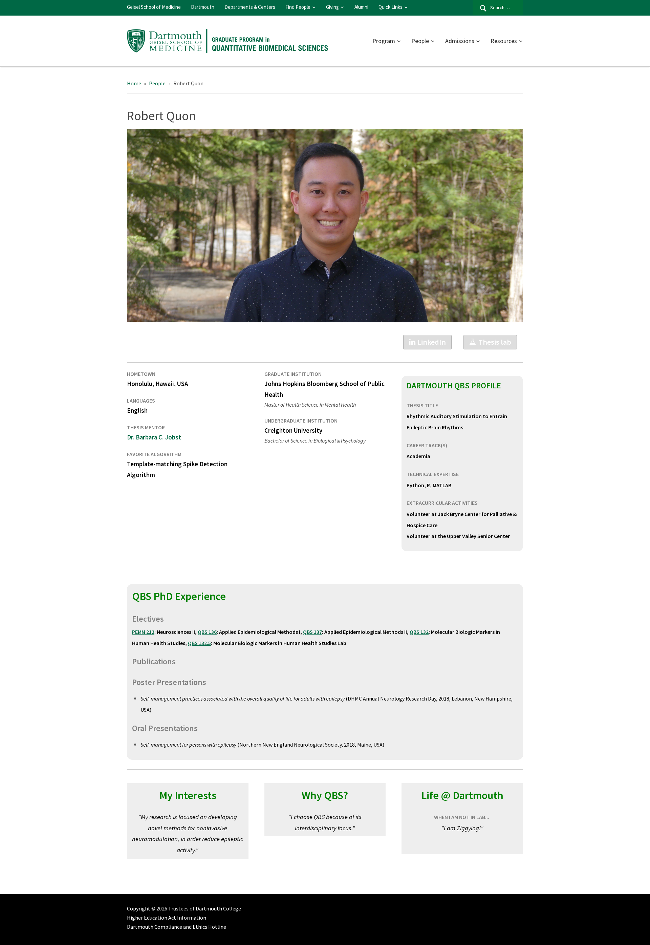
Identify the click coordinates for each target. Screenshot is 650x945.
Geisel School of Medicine (154, 7)
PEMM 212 (143, 631)
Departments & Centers (249, 7)
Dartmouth (202, 7)
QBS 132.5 (199, 643)
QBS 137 (312, 631)
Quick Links (390, 7)
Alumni (361, 7)
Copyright (138, 908)
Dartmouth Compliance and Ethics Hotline (176, 926)
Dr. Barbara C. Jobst (154, 437)
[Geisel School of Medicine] (228, 40)
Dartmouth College (218, 908)
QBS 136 (207, 631)
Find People (297, 7)
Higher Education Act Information (166, 917)
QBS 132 (419, 631)
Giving (332, 7)
